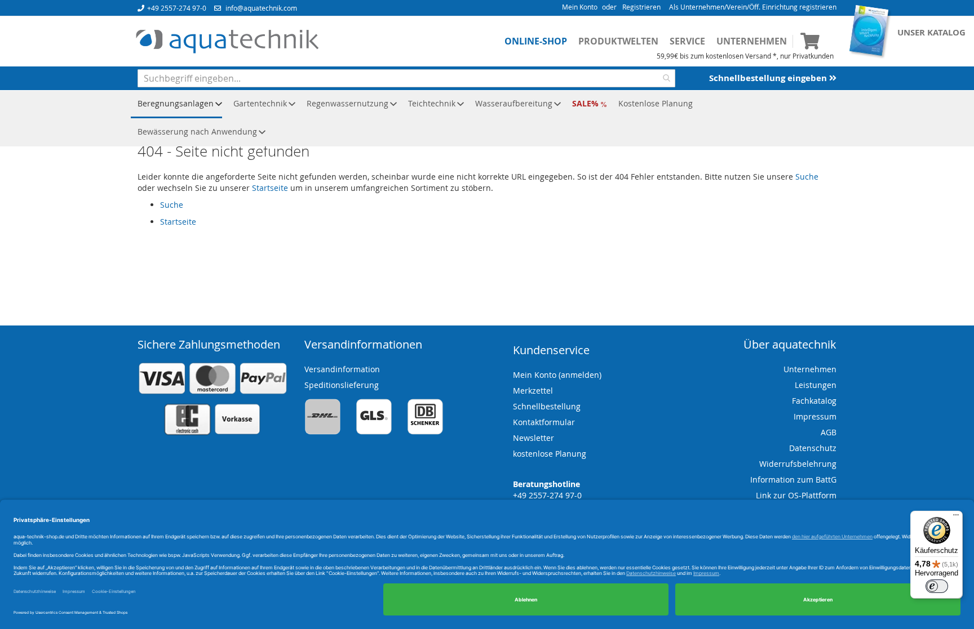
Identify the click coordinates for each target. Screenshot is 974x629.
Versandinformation (342, 369)
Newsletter (533, 437)
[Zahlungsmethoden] (212, 432)
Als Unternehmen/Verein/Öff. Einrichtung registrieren (752, 6)
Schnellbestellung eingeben (769, 78)
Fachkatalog (814, 400)
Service (687, 41)
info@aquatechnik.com (261, 7)
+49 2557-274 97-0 (176, 7)
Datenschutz (812, 448)
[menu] (487, 118)
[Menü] (956, 517)
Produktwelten (618, 41)
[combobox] (406, 78)
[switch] (937, 586)
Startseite (270, 187)
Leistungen (815, 385)
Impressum (815, 416)
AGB (828, 432)
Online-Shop (535, 41)
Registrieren (641, 6)
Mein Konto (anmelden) (557, 374)
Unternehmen (751, 41)
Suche (806, 176)
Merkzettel (533, 390)
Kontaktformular (544, 422)
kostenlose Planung (549, 453)
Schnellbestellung (547, 406)
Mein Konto (579, 6)
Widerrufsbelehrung (797, 463)
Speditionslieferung (341, 385)
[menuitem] (176, 104)
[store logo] (227, 42)
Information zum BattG (793, 479)
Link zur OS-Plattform (796, 495)
